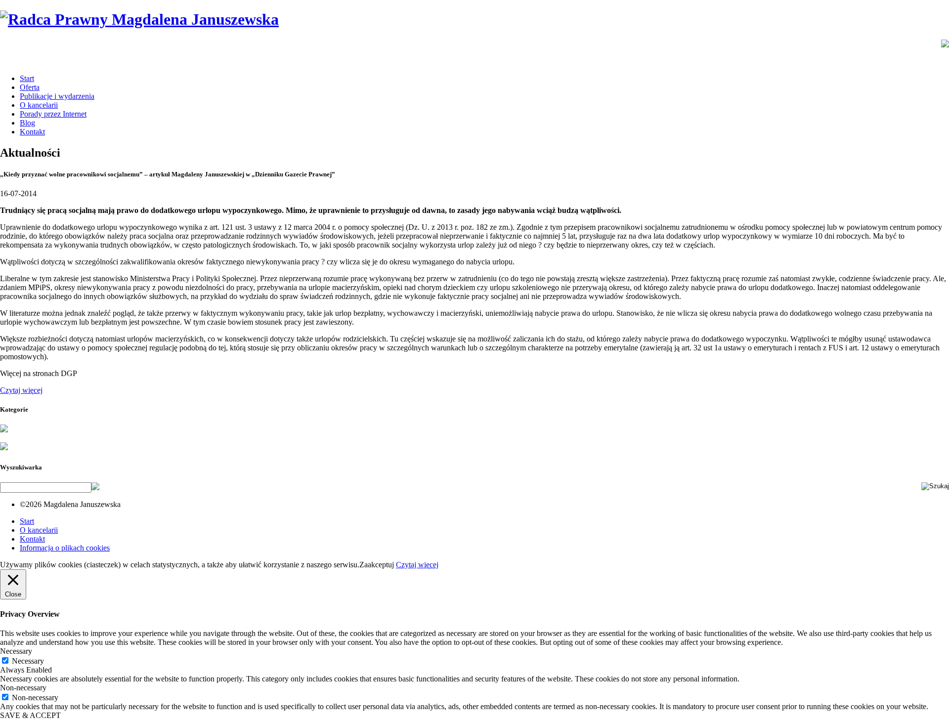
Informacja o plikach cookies (65, 548)
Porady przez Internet (53, 114)
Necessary (28, 661)
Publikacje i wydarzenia (57, 96)
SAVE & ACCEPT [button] (30, 715)
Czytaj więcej (21, 390)
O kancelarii (39, 105)
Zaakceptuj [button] (376, 564)
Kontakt (32, 131)
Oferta (30, 87)
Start (27, 78)
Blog (27, 123)
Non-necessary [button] (23, 687)
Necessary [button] (16, 651)
